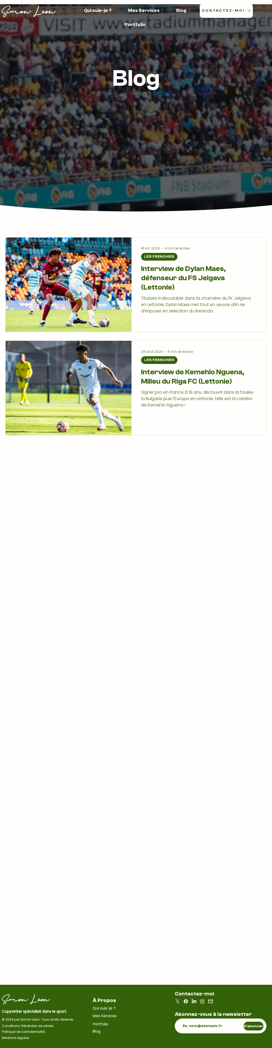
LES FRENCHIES (159, 256)
